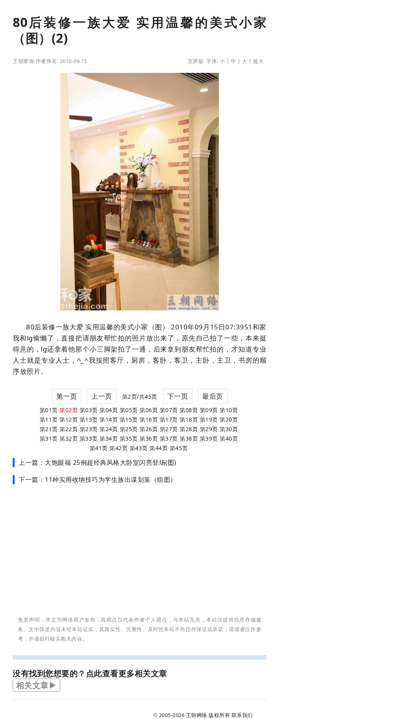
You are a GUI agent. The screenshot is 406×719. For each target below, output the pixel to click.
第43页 (139, 448)
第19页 (209, 419)
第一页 (66, 396)
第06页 (149, 410)
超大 (258, 61)
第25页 (129, 429)
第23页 (89, 429)
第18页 (189, 419)
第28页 (189, 429)
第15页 (129, 419)
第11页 (49, 419)
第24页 (109, 429)
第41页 (99, 448)
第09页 (209, 410)
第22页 (68, 429)
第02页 (68, 410)
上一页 (101, 396)
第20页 (229, 419)
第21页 (49, 429)
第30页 (229, 429)
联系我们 (242, 715)
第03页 (89, 410)
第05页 (129, 410)
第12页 (68, 419)
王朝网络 (196, 715)
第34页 (109, 438)
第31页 (49, 438)
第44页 (158, 448)
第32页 (68, 438)
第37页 (169, 438)
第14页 (109, 419)
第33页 (89, 438)
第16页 (149, 419)
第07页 (169, 410)
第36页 (149, 438)
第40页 (229, 438)
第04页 (109, 410)
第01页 (49, 410)
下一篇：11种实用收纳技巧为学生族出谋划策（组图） (98, 479)
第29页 (209, 429)
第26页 (149, 429)
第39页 (209, 438)
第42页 (118, 448)
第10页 (229, 410)
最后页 (212, 396)
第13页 (89, 419)
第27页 (169, 429)
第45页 (179, 448)
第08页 (189, 410)
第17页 (169, 419)
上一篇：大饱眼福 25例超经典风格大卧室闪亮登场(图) (97, 462)
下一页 (177, 396)
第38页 (189, 438)
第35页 (129, 438)
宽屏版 (196, 61)
